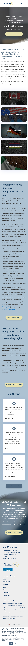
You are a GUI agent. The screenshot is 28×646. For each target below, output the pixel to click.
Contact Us (6, 592)
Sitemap (5, 590)
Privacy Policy (6, 595)
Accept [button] (11, 643)
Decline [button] (16, 643)
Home (4, 579)
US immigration (6, 307)
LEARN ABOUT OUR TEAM (14, 317)
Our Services (6, 581)
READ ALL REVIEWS (14, 485)
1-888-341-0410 (22, 4)
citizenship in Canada (9, 309)
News (4, 587)
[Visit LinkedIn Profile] (8, 569)
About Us (5, 584)
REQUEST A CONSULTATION (14, 34)
